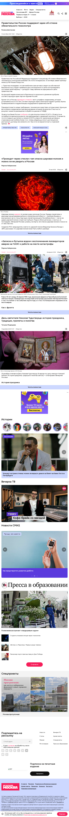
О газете (24, 784)
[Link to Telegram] (22, 750)
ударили (17, 214)
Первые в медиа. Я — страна (26, 15)
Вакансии (34, 786)
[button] (65, 427)
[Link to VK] (6, 750)
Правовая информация (28, 788)
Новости (19, 10)
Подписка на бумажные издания (46, 784)
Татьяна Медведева (8, 325)
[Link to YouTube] (18, 750)
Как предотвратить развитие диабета (34, 549)
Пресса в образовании (60, 743)
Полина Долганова (8, 30)
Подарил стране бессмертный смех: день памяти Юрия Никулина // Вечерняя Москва (27, 427)
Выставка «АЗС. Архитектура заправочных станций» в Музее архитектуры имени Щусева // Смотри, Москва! (17, 427)
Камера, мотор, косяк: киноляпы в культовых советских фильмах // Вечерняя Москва (47, 427)
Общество (19, 34)
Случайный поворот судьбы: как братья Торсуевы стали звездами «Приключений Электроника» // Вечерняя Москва (7, 427)
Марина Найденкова (8, 166)
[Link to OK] (10, 750)
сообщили (24, 114)
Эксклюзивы (8, 436)
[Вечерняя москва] (10, 786)
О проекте (34, 664)
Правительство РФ (9, 127)
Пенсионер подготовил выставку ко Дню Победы (26, 654)
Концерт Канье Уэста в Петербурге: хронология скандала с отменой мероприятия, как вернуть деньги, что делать (34, 452)
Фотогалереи (44, 743)
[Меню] (66, 13)
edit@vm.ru (31, 802)
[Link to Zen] (14, 750)
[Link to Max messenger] (2, 750)
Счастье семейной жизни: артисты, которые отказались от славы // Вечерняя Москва (37, 427)
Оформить (39, 774)
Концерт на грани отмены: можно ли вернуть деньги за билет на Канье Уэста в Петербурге (34, 474)
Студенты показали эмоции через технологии (25, 636)
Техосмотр (25, 127)
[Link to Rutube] (2, 754)
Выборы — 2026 (21, 17)
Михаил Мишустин (40, 127)
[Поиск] (58, 13)
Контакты (49, 786)
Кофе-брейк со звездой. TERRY (34, 503)
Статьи (42, 736)
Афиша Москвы (34, 12)
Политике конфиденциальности (35, 815)
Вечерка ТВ (8, 481)
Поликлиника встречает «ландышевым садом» (20, 631)
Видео (32, 10)
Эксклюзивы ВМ (21, 12)
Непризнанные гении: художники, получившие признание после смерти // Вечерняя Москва (57, 427)
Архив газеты (57, 736)
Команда (42, 786)
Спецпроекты (40, 10)
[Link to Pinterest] (6, 754)
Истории (6, 419)
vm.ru (2, 801)
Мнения (42, 740)
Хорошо (62, 814)
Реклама (31, 784)
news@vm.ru (60, 802)
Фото (26, 10)
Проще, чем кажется (12, 534)
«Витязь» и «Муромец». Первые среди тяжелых (25, 645)
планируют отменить (24, 100)
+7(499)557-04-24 (12, 802)
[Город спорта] (51, 13)
